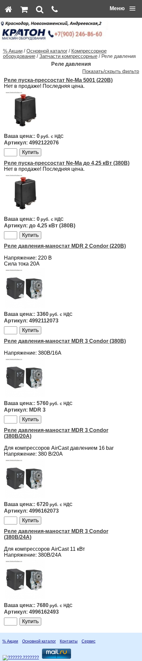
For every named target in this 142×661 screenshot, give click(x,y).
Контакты (69, 641)
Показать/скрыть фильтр (110, 71)
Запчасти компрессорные (68, 56)
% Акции (12, 51)
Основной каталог (46, 51)
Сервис (88, 641)
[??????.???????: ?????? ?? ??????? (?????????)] (21, 657)
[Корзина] (24, 9)
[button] (122, 8)
